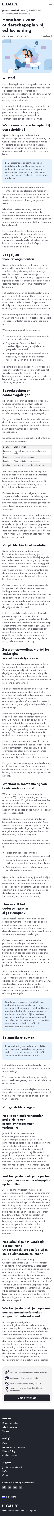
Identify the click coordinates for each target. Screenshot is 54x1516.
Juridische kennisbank (10, 10)
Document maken (27, 1398)
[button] (13, 1497)
